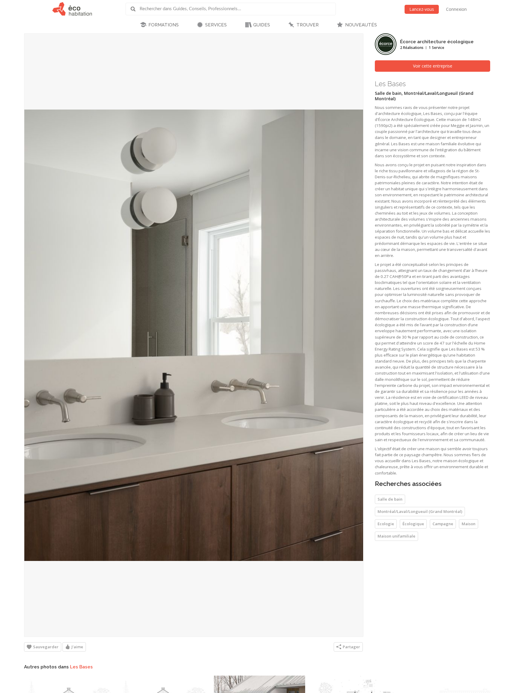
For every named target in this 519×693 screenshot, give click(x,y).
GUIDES (261, 25)
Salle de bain (390, 499)
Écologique (413, 523)
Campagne (442, 523)
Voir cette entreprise (432, 66)
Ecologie (386, 523)
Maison (468, 523)
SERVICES (216, 25)
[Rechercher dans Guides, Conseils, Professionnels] (135, 9)
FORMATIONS (163, 25)
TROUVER (307, 25)
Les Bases (81, 667)
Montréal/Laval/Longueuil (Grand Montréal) (420, 511)
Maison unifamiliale (396, 536)
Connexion (456, 9)
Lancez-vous (421, 9)
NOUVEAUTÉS (361, 25)
